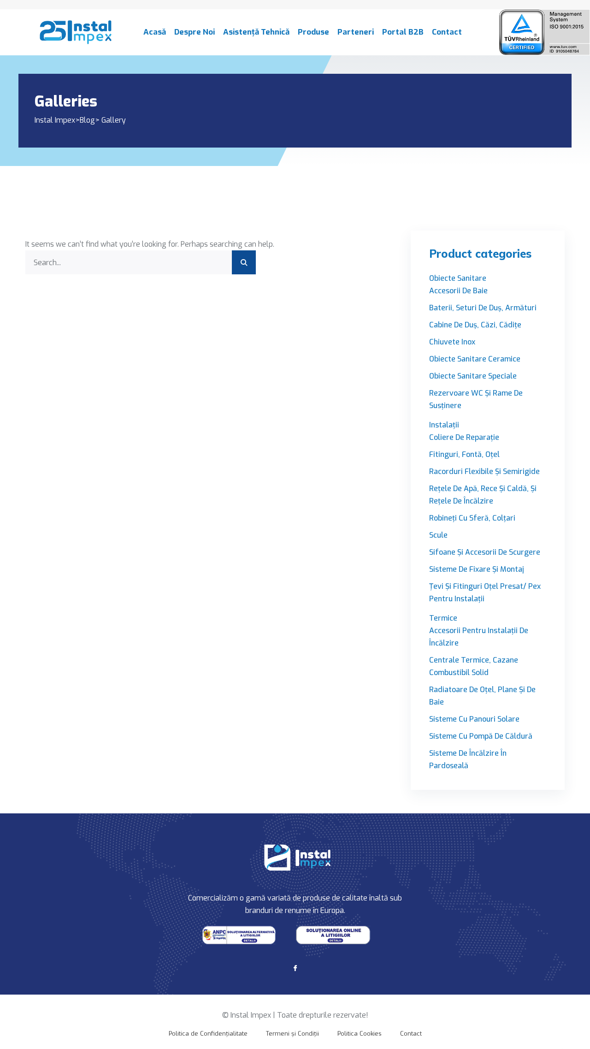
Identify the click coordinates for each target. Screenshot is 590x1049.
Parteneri (355, 32)
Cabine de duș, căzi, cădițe (475, 325)
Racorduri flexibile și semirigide (484, 471)
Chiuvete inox (452, 342)
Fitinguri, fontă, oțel (464, 454)
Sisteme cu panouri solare (474, 719)
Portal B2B (403, 32)
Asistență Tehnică (256, 32)
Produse (313, 32)
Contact (447, 32)
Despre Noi (194, 32)
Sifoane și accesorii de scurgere (484, 552)
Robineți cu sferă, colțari (472, 518)
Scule (438, 535)
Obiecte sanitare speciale (473, 376)
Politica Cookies (359, 1033)
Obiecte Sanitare (457, 278)
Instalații (444, 425)
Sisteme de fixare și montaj (476, 569)
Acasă (154, 32)
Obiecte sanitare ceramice (474, 359)
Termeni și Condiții (292, 1033)
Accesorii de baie (458, 291)
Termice (443, 618)
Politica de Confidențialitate (208, 1033)
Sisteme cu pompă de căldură (480, 736)
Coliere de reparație (464, 437)
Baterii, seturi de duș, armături (483, 308)
